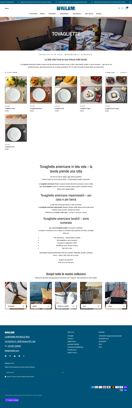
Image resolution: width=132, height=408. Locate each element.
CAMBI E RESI (71, 342)
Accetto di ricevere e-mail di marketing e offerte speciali (20, 376)
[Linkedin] (25, 356)
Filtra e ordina (12, 72)
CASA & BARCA (64, 14)
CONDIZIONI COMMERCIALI (75, 347)
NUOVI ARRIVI (33, 14)
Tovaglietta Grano (9, 147)
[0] (125, 8)
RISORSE (102, 332)
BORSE (42, 14)
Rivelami (7, 106)
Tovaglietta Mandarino (36, 108)
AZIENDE (98, 14)
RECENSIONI (102, 341)
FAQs (100, 347)
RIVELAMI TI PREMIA (73, 344)
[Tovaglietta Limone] (16, 90)
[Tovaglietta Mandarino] (41, 90)
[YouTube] (16, 356)
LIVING (110, 306)
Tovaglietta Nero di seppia (112, 108)
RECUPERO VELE (104, 339)
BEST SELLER (89, 14)
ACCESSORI (52, 14)
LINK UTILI (70, 332)
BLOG (100, 344)
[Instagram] (11, 356)
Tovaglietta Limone (10, 108)
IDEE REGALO (77, 14)
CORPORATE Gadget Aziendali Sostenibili (110, 336)
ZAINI (84, 306)
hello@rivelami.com (12, 350)
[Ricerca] (122, 8)
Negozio (10, 19)
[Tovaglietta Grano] (16, 128)
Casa (6, 19)
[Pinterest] (20, 356)
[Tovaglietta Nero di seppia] (116, 90)
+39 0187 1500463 (14, 346)
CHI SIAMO (70, 336)
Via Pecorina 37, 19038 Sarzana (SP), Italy (20, 341)
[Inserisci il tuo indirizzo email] (63, 372)
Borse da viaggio (63, 306)
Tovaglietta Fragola (85, 108)
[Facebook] (7, 356)
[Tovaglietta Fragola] (91, 90)
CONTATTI (70, 339)
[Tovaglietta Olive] (66, 90)
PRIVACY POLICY (72, 353)
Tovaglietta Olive (59, 108)
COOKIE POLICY (72, 350)
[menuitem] (33, 14)
